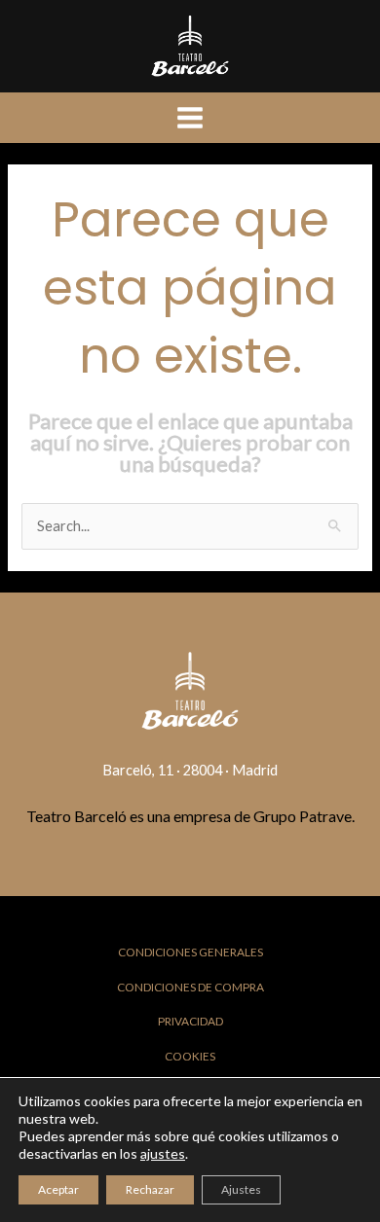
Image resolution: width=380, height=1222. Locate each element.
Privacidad (190, 1021)
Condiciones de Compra (190, 987)
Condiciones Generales (190, 952)
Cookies (190, 1056)
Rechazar (150, 1189)
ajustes (162, 1153)
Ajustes (241, 1189)
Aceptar (58, 1189)
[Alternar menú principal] (190, 117)
